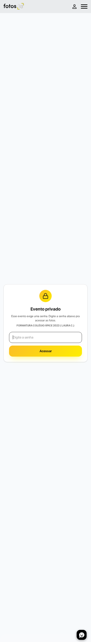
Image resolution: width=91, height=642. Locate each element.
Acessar (46, 351)
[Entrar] (74, 6)
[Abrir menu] (84, 6)
